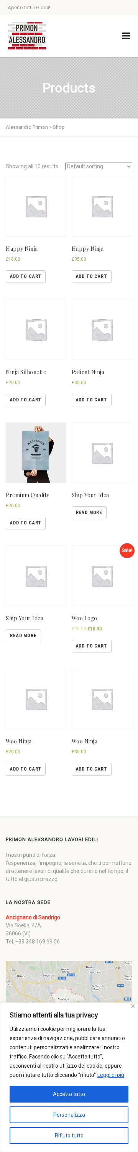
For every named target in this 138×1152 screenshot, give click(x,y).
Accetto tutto (69, 1094)
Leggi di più (110, 1075)
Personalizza (69, 1115)
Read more (89, 512)
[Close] (133, 1006)
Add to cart (25, 276)
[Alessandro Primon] (27, 36)
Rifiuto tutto (69, 1135)
